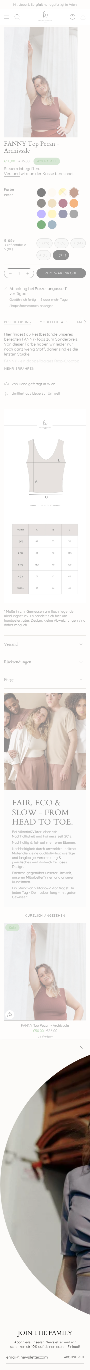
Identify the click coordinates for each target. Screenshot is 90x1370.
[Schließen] (81, 1047)
